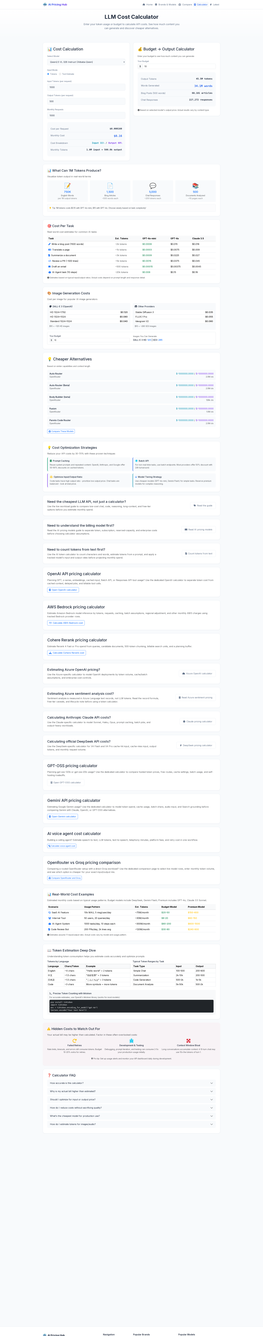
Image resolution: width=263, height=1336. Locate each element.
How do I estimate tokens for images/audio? (73, 1124)
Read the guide (204, 505)
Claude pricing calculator (199, 721)
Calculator (202, 4)
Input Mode (52, 70)
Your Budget (143, 61)
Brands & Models (167, 4)
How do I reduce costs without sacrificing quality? (76, 1107)
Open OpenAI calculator (64, 589)
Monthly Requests (55, 109)
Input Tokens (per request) (59, 81)
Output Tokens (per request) (60, 95)
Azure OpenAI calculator (199, 673)
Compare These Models (63, 431)
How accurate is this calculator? (67, 1083)
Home (149, 4)
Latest (215, 4)
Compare (187, 4)
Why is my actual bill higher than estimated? (73, 1091)
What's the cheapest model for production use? (75, 1116)
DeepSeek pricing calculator (197, 745)
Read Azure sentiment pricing (197, 697)
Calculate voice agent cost (63, 846)
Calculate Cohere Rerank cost (68, 652)
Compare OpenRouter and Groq (66, 878)
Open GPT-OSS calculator (67, 782)
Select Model (53, 56)
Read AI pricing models (200, 529)
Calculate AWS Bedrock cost (68, 623)
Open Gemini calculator (64, 816)
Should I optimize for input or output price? (72, 1099)
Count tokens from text (200, 553)
